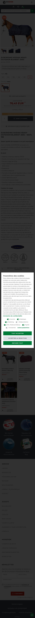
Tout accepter (17, 333)
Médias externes (23, 322)
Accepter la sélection (17, 338)
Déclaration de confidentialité (12, 316)
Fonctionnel (12, 327)
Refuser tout (17, 343)
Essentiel (12, 319)
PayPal (27, 325)
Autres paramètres (23, 327)
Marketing (11, 322)
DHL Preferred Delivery (13, 325)
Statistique (23, 319)
